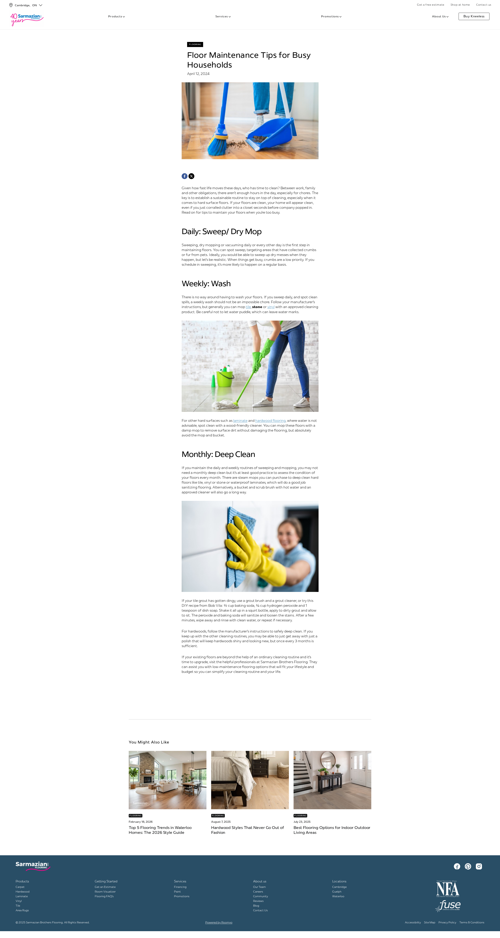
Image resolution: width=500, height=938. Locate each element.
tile (248, 307)
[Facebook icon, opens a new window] (457, 866)
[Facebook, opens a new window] (185, 176)
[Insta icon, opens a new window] (479, 866)
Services (221, 16)
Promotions (330, 16)
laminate (240, 420)
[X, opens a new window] (191, 176)
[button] (40, 5)
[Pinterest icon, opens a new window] (468, 866)
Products (115, 16)
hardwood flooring (270, 420)
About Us (439, 16)
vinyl (271, 307)
